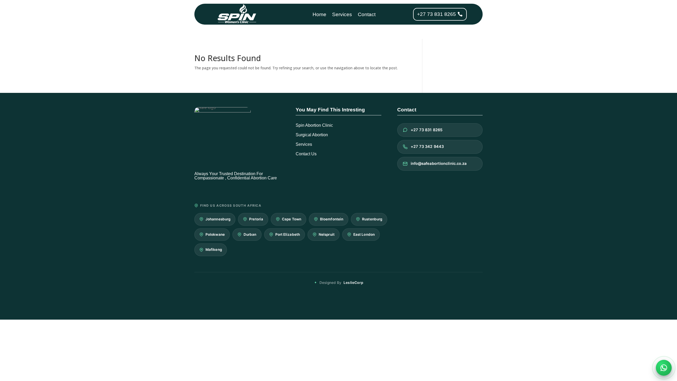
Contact (367, 15)
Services (342, 15)
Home (319, 15)
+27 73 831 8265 (436, 14)
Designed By (341, 282)
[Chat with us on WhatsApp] (664, 368)
